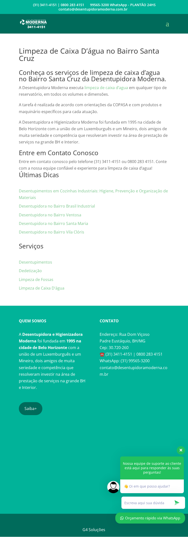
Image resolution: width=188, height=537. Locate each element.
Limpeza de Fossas (36, 279)
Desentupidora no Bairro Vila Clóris (51, 232)
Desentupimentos (35, 262)
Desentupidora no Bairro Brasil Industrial (57, 206)
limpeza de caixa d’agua (106, 87)
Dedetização (30, 270)
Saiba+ (30, 408)
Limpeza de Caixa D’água (41, 288)
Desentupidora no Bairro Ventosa (50, 215)
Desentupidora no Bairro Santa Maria (53, 223)
